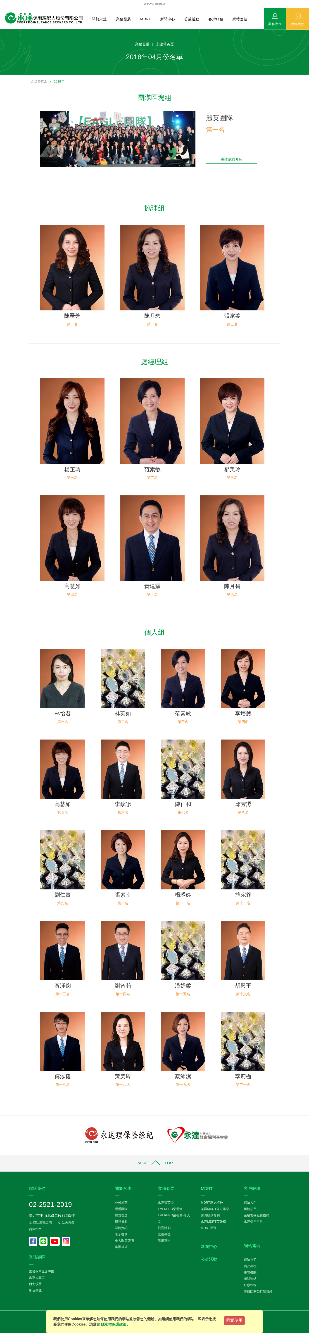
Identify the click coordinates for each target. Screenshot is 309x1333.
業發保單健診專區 (41, 1271)
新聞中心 (167, 19)
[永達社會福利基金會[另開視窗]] (197, 1135)
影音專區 (35, 1290)
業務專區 (275, 23)
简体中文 (35, 1229)
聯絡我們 (297, 23)
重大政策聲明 (124, 1240)
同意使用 (234, 1320)
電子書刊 (121, 1234)
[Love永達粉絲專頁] (34, 1241)
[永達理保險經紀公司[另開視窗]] (119, 1135)
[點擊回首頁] (42, 18)
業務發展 (123, 19)
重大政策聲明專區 (154, 4)
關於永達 (99, 19)
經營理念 (121, 1215)
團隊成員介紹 (231, 159)
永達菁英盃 (39, 81)
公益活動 (191, 19)
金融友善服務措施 (256, 1215)
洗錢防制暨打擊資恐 (258, 1291)
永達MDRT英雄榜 (213, 1221)
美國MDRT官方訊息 (215, 1209)
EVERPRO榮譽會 (170, 1209)
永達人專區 (37, 1277)
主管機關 (250, 1272)
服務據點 (121, 1221)
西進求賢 (35, 1284)
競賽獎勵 (164, 1228)
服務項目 (250, 1209)
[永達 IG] (66, 1241)
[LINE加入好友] (44, 1241)
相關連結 (250, 1279)
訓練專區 (164, 1240)
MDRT (145, 19)
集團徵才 (121, 1247)
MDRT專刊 (208, 1228)
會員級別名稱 (210, 1215)
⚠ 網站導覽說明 (40, 1222)
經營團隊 (121, 1209)
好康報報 (250, 1285)
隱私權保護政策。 (115, 1324)
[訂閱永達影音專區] (56, 1241)
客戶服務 (215, 19)
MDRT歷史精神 (212, 1202)
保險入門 (250, 1202)
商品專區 (250, 1266)
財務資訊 (121, 1228)
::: (1, 32)
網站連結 (240, 19)
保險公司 (250, 1260)
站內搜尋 (67, 1222)
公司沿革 (121, 1202)
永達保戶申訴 (253, 1221)
